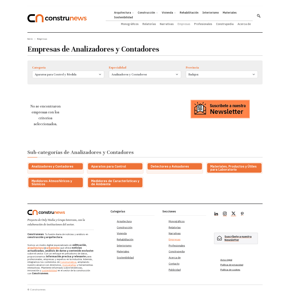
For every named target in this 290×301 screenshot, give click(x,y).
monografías (69, 264)
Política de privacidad (231, 264)
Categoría (39, 67)
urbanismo (53, 247)
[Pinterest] (242, 214)
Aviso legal (226, 259)
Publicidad (175, 269)
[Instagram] (225, 214)
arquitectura (35, 247)
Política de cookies (230, 269)
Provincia (192, 67)
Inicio (30, 39)
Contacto (174, 263)
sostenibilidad (49, 270)
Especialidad (117, 67)
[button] (259, 16)
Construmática (68, 261)
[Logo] (66, 212)
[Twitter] (233, 214)
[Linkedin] (216, 214)
